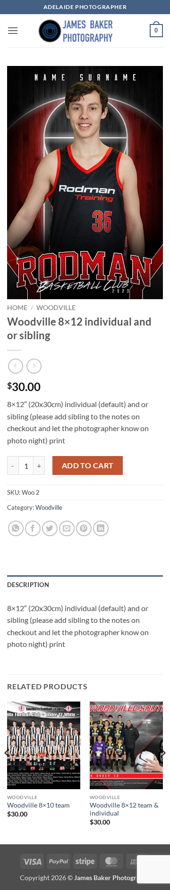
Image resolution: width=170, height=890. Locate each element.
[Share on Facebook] (33, 528)
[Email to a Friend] (67, 528)
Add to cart (88, 465)
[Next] (162, 772)
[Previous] (7, 772)
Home (17, 307)
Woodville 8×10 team (38, 805)
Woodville (56, 307)
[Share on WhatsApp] (16, 528)
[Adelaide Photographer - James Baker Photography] (85, 30)
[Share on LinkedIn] (101, 528)
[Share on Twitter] (50, 528)
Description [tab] (28, 584)
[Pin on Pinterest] (84, 528)
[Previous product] (33, 366)
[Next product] (15, 366)
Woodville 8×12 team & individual (124, 809)
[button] (12, 30)
